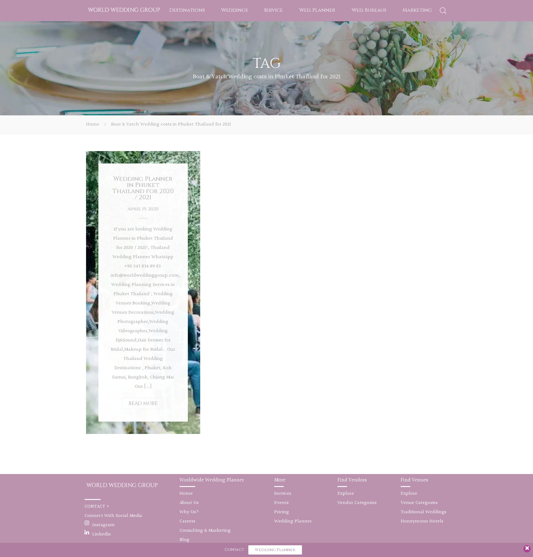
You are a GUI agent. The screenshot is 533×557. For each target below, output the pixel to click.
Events (281, 503)
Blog (184, 540)
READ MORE (143, 403)
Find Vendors (352, 480)
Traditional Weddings (423, 512)
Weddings (234, 10)
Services (282, 493)
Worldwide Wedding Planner (212, 480)
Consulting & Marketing (205, 530)
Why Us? (189, 512)
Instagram (103, 525)
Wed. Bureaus (369, 10)
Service (273, 10)
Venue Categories (419, 503)
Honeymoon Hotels (422, 521)
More (280, 480)
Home (92, 124)
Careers (187, 521)
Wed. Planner (317, 10)
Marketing (417, 10)
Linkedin (101, 534)
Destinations (187, 10)
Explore (345, 493)
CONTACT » (97, 506)
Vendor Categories (357, 503)
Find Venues (414, 480)
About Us (189, 503)
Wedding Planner (293, 521)
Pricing (281, 512)
